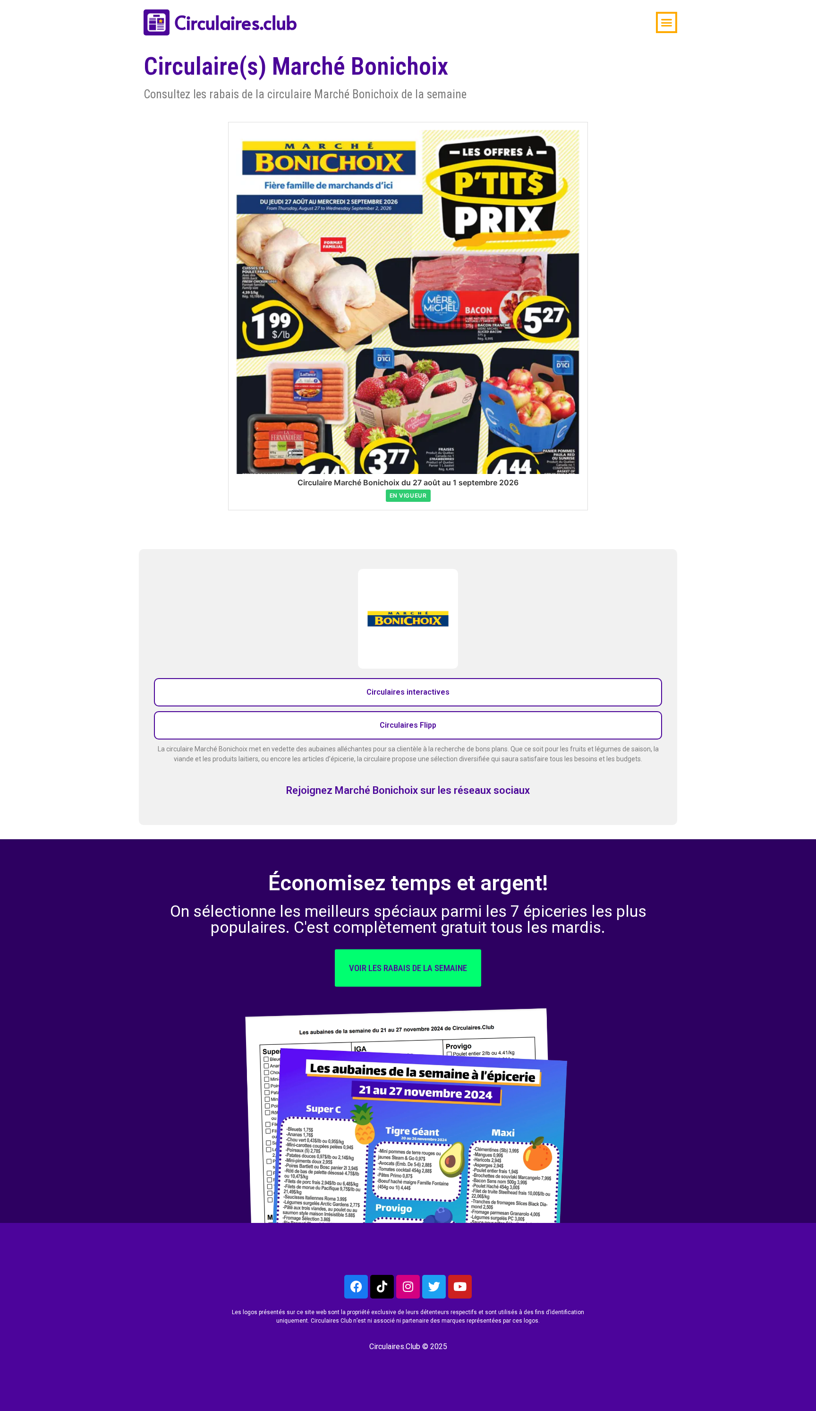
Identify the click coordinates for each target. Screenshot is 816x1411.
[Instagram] (408, 1287)
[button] (667, 23)
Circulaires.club (235, 22)
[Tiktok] (382, 1287)
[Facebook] (356, 1287)
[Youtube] (460, 1287)
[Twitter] (434, 1287)
